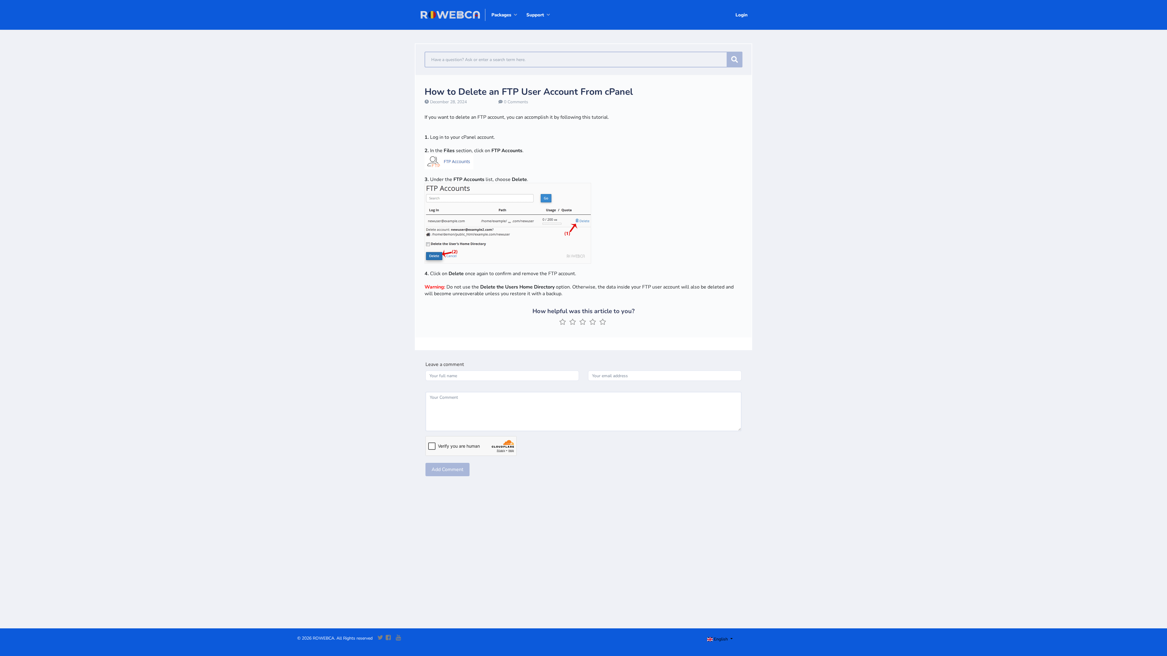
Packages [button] (501, 15)
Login (741, 15)
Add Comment (447, 469)
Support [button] (535, 15)
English (721, 639)
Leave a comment (444, 364)
